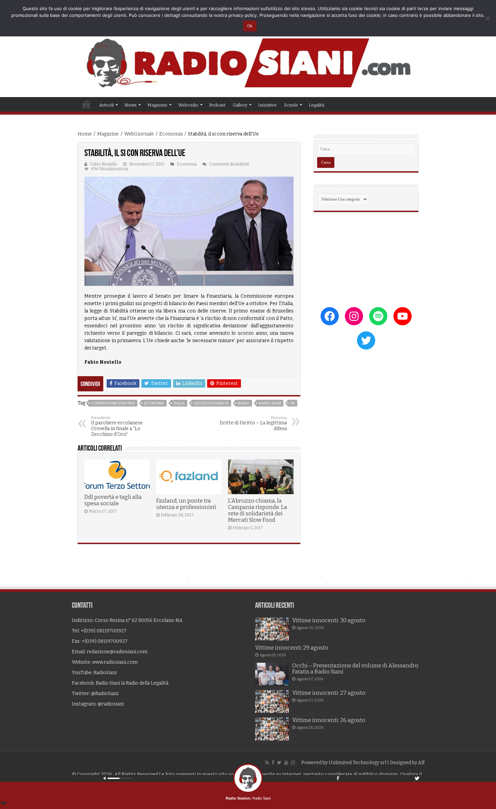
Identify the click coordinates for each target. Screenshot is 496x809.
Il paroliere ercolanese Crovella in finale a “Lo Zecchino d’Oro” (117, 426)
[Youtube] (286, 762)
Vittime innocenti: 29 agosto (291, 648)
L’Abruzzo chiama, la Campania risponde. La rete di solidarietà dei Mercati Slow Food (257, 510)
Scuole (291, 105)
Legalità (316, 105)
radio (244, 403)
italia (179, 403)
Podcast (217, 105)
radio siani (270, 403)
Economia (171, 134)
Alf (421, 763)
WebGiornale (139, 134)
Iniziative (267, 105)
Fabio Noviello (103, 164)
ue (292, 403)
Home (86, 104)
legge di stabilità (211, 403)
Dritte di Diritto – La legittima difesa (253, 423)
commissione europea (113, 403)
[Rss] (267, 762)
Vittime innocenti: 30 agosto (328, 620)
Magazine (108, 134)
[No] (487, 18)
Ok (249, 26)
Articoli (106, 105)
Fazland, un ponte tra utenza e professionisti (186, 504)
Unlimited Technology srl (357, 763)
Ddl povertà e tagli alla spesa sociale (113, 500)
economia (154, 403)
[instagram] (293, 762)
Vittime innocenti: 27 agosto (328, 693)
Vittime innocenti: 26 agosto (328, 720)
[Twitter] (279, 762)
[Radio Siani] (248, 63)
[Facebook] (273, 762)
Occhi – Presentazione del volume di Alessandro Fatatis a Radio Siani (355, 668)
